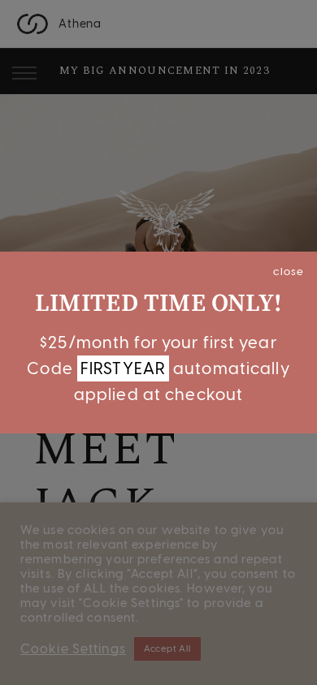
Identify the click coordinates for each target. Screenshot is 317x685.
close (288, 271)
